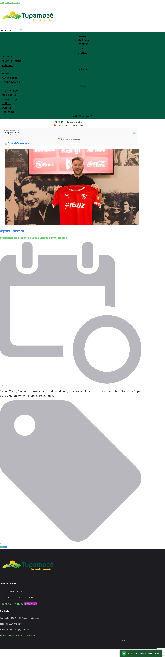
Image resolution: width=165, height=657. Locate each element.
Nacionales (17, 231)
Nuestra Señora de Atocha (18, 143)
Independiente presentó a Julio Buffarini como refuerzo (33, 237)
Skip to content (10, 2)
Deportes (5, 231)
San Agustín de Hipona (12, 135)
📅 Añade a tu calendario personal (69, 139)
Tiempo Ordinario (12, 132)
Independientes (4, 543)
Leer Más (3, 547)
